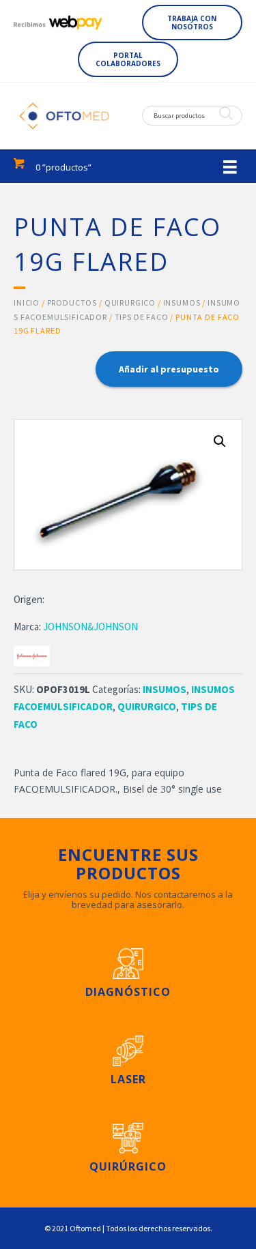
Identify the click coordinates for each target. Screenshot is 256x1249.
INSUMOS (182, 302)
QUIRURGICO (130, 302)
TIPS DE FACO (142, 317)
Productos (72, 302)
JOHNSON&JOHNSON (90, 626)
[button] (192, 22)
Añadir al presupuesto (169, 369)
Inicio (27, 302)
